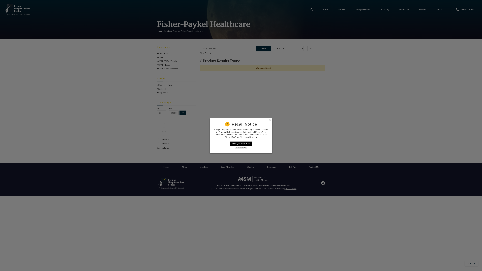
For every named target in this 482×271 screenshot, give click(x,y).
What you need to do (241, 144)
